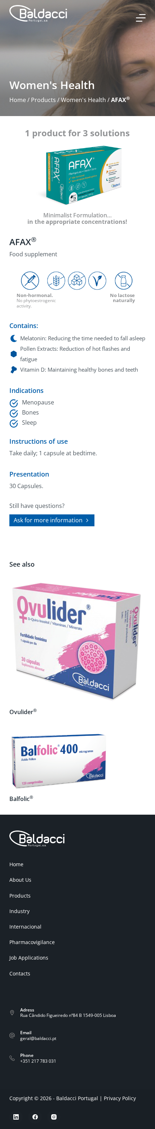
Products (43, 100)
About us (20, 880)
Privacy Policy (120, 1098)
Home (17, 100)
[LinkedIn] (16, 1117)
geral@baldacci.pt (38, 1038)
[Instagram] (54, 1117)
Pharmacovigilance (32, 942)
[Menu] (141, 18)
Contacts (19, 973)
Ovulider (23, 712)
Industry (19, 911)
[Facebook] (35, 1117)
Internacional (25, 927)
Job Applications (28, 958)
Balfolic (21, 799)
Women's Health (83, 100)
